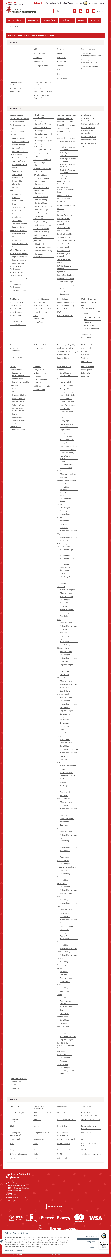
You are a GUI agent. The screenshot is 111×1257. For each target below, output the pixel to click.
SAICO (83, 1150)
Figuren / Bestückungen (65, 640)
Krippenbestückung (67, 285)
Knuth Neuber (41, 172)
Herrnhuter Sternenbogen (89, 324)
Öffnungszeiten (14, 1190)
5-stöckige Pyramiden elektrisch (68, 177)
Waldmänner (17, 171)
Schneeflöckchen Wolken (66, 494)
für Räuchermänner (41, 379)
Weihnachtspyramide (68, 514)
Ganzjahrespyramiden (19, 1078)
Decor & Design (63, 1126)
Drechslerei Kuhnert (41, 305)
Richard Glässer (18, 402)
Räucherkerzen (39, 389)
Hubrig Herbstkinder (67, 395)
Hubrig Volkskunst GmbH (66, 1119)
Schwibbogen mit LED (42, 131)
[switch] (104, 1246)
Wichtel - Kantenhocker (68, 766)
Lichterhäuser (16, 1082)
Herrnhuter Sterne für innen (92, 312)
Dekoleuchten (86, 361)
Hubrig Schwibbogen (67, 452)
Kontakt (60, 53)
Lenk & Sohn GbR (63, 1143)
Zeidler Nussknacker (88, 143)
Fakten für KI (62, 78)
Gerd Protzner (62, 942)
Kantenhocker (17, 201)
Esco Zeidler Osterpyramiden (18, 374)
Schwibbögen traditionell (43, 134)
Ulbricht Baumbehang (65, 305)
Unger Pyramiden (63, 247)
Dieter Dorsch (15, 1106)
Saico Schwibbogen (41, 203)
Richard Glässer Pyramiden (63, 223)
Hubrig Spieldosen (67, 439)
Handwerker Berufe (19, 164)
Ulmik (59, 828)
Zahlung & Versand (41, 66)
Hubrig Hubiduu (66, 398)
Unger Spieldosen (16, 312)
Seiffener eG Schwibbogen (43, 206)
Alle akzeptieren (91, 1236)
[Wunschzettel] (87, 11)
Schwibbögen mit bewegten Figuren (40, 145)
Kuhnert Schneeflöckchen (66, 480)
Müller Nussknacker (88, 136)
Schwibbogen (65, 805)
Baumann (61, 369)
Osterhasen (14, 385)
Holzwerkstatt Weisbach (66, 1139)
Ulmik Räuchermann (17, 275)
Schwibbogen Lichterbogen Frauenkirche (91, 54)
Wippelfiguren (86, 369)
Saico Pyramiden (63, 227)
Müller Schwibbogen (41, 187)
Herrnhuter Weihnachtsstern (87, 306)
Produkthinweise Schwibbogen (16, 90)
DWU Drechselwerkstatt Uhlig (42, 1114)
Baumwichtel (17, 181)
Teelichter (84, 358)
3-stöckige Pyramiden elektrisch (68, 154)
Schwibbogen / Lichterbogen (65, 374)
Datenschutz (38, 61)
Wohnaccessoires (63, 355)
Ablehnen (91, 1247)
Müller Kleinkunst (40, 302)
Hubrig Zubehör (66, 467)
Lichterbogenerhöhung (42, 247)
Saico (83, 146)
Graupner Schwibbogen (42, 168)
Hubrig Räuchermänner (68, 446)
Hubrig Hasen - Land (67, 443)
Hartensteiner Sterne (89, 302)
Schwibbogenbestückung (69, 749)
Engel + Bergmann (67, 609)
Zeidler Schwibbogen (41, 228)
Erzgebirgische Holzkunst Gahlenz (19, 409)
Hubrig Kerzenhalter (67, 433)
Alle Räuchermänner (19, 151)
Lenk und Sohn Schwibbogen (39, 182)
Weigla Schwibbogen (41, 222)
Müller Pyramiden (64, 212)
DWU (59, 762)
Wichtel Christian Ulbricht (19, 118)
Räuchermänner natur (18, 122)
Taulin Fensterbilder (17, 357)
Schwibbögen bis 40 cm (42, 121)
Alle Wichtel (16, 184)
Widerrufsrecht (39, 53)
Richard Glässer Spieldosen (15, 316)
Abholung (60, 66)
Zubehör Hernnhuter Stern (91, 329)
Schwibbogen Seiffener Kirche (89, 67)
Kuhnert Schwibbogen (42, 178)
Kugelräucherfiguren (20, 256)
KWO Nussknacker (88, 127)
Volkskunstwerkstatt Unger (91, 1154)
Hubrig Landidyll (66, 388)
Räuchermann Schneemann (65, 568)
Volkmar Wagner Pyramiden (63, 255)
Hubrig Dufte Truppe (67, 382)
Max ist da (16, 237)
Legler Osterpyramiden (21, 382)
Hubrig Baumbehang (67, 449)
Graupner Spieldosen (17, 324)
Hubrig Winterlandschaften (67, 463)
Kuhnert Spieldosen (17, 309)
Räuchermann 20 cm (20, 243)
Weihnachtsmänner (17, 131)
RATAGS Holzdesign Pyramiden (64, 267)
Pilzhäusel (16, 187)
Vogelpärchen (65, 429)
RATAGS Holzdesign (64, 1054)
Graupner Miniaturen (65, 315)
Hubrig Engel (64, 420)
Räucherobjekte (18, 227)
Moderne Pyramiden (65, 348)
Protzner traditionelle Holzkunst (89, 1144)
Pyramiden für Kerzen (65, 122)
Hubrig (14, 388)
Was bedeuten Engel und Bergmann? (43, 96)
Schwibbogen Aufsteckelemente (40, 255)
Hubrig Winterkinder (67, 402)
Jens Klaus (61, 1051)
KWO (35, 315)
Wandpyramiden (63, 131)
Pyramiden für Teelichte (66, 125)
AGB (35, 49)
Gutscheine (61, 61)
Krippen (63, 1033)
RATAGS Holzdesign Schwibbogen (41, 236)
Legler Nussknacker (88, 140)
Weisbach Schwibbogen (42, 225)
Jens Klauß (37, 241)
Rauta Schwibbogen (41, 196)
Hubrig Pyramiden (67, 436)
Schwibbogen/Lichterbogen (67, 351)
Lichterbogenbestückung (43, 250)
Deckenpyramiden (64, 135)
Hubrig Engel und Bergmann (66, 425)
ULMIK (59, 1154)
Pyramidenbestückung (65, 278)
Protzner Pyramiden (64, 215)
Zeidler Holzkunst (40, 312)
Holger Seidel (15, 1139)
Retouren (60, 70)
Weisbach (60, 958)
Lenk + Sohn (62, 883)
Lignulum (60, 208)
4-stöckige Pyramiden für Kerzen (68, 171)
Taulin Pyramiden (63, 244)
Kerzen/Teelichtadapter (66, 275)
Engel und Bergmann (68, 664)
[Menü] (107, 1233)
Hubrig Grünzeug (66, 392)
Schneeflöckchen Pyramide (66, 488)
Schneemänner (18, 148)
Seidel (59, 504)
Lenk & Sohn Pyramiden (66, 205)
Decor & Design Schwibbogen (39, 164)
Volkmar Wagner (18, 405)
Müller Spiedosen (16, 302)
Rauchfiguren (17, 247)
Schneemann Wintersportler (65, 554)
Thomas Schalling (63, 952)
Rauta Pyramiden (63, 218)
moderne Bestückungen (65, 292)
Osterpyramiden (16, 369)
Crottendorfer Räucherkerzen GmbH (89, 1114)
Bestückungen (65, 613)
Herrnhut (37, 1119)
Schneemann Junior (67, 558)
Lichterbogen (65, 507)
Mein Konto (61, 57)
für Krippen (38, 376)
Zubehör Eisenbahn (19, 224)
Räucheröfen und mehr (68, 474)
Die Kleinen (16, 217)
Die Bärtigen (17, 194)
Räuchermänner (66, 593)
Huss (59, 471)
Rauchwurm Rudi (18, 233)
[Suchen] (74, 11)
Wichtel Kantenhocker (20, 158)
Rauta (59, 896)
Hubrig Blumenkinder (68, 385)
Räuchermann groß (19, 145)
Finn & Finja (64, 733)
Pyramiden (64, 580)
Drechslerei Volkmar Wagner (88, 1127)
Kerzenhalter (86, 351)
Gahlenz (60, 1010)
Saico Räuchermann (17, 272)
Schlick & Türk (39, 244)
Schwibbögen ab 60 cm (42, 127)
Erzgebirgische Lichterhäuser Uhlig (17, 1133)
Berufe (12, 128)
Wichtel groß (17, 174)
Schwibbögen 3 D (40, 137)
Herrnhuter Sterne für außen (92, 318)
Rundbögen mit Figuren (42, 153)
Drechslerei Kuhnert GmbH (17, 1120)
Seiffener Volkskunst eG (18, 253)
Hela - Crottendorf (88, 1132)
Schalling (13, 1126)
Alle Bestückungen (67, 282)
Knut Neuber (62, 202)
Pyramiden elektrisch (65, 118)
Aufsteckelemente (66, 1007)
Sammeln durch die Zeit (67, 416)
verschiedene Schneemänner (65, 563)
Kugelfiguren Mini (18, 263)
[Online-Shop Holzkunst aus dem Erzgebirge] (21, 9)
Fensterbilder (65, 671)
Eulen (62, 729)
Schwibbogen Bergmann (90, 49)
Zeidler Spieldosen (17, 321)
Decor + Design (63, 860)
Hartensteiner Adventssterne (62, 1133)
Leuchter (63, 573)
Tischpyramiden (63, 128)
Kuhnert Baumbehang (65, 302)
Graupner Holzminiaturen (67, 867)
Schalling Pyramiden (65, 234)
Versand (19, 1254)
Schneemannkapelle (67, 549)
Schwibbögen (65, 599)
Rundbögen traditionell (42, 149)
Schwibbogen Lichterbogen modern (89, 61)
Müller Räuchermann (17, 250)
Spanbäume (61, 272)
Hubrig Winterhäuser (68, 405)
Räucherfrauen (17, 177)
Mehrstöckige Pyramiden (66, 138)
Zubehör (63, 583)
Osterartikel (64, 674)
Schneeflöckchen (66, 484)
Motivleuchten (65, 991)
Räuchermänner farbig (18, 125)
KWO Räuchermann (17, 191)
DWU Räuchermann (17, 154)
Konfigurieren (91, 1242)
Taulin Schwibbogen (41, 209)
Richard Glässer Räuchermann (15, 267)
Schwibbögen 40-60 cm (42, 124)
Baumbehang (65, 616)
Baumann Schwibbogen (42, 159)
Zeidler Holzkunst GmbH (18, 421)
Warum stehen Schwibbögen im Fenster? (43, 90)
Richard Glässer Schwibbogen (39, 192)
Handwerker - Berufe (68, 776)
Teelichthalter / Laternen (65, 1002)
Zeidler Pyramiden (64, 259)
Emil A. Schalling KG (17, 1113)
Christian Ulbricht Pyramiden (63, 182)
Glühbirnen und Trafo (42, 386)
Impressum (38, 57)
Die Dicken (16, 197)
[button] (80, 11)
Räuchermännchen (19, 260)
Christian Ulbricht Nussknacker (87, 119)
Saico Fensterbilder (17, 354)
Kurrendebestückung (67, 288)
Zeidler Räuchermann (18, 290)
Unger (59, 517)
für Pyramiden (39, 369)
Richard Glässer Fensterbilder (15, 349)
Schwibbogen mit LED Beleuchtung (68, 1072)
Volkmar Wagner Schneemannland (63, 545)
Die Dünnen (16, 210)
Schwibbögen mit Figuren (43, 140)
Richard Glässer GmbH (65, 1150)
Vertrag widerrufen (55, 1206)
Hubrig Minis (64, 408)
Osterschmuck (15, 426)
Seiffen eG (61, 586)
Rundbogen (64, 511)
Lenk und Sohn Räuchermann (15, 285)
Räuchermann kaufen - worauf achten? (42, 83)
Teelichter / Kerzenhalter (64, 718)
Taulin (59, 844)
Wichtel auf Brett (18, 161)
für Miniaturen (39, 383)
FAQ (58, 74)
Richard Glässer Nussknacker (87, 132)
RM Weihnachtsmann (20, 168)
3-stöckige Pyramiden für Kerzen (68, 159)
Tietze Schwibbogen (41, 213)
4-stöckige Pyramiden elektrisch (68, 165)
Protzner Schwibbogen (42, 232)
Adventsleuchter (87, 348)
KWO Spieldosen (16, 305)
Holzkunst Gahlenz (41, 1139)
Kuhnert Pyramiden (64, 195)
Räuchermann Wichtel (20, 141)
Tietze (59, 994)
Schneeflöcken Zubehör (65, 499)
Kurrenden (85, 355)
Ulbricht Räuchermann (18, 135)
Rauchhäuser (65, 759)
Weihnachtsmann (18, 207)
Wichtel (62, 769)
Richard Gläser (39, 319)
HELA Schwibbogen (41, 175)
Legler (59, 263)
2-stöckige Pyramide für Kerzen (67, 148)
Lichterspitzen (39, 156)
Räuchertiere (17, 214)
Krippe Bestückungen (68, 1036)
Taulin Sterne (86, 334)
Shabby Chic (16, 220)
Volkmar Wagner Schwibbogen (40, 217)
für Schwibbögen (40, 373)
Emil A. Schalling (63, 231)
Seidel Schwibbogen (41, 199)
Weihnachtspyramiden (68, 531)
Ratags (12, 1150)
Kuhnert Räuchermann (18, 230)
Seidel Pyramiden (63, 237)
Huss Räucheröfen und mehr (18, 280)
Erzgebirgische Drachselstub (39, 1107)
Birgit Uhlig (61, 965)
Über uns (60, 49)
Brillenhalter (64, 723)
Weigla (59, 984)
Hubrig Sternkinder (67, 411)
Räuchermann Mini (19, 138)
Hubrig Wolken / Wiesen (66, 457)
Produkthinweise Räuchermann (16, 83)
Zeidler (60, 906)
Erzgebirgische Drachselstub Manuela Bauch (65, 189)
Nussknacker (64, 606)
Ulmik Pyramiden (63, 250)
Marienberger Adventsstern (86, 338)
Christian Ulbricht (18, 392)
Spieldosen (64, 527)
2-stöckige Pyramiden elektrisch (68, 142)
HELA (59, 877)
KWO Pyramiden (63, 199)
